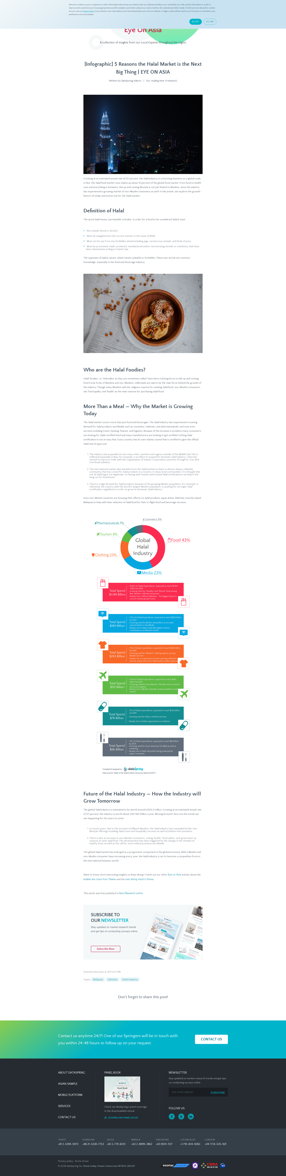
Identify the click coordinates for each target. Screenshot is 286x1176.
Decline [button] (210, 22)
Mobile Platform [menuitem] (70, 1095)
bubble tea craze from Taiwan (99, 879)
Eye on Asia (174, 874)
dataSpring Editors (131, 80)
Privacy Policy (88, 11)
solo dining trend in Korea (139, 879)
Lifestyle (112, 979)
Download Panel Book (123, 1117)
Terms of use (82, 1161)
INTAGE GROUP (126, 1166)
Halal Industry (129, 979)
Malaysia (98, 979)
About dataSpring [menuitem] (71, 1072)
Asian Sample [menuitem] (67, 1083)
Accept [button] (195, 22)
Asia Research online (131, 893)
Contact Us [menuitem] (67, 1117)
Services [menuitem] (64, 1106)
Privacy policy (65, 1161)
